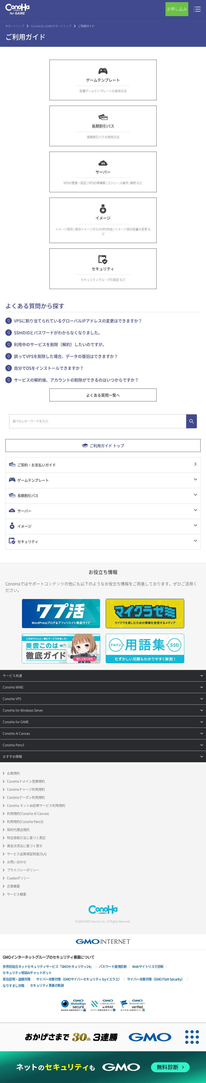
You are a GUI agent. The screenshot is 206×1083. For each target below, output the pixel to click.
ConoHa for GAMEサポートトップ (51, 26)
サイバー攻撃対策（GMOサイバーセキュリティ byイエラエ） (79, 979)
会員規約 (13, 773)
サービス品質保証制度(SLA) (27, 854)
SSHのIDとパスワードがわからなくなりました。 (58, 333)
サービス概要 (16, 894)
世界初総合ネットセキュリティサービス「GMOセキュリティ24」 (48, 966)
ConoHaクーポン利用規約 (26, 797)
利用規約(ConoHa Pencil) (25, 821)
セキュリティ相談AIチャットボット (27, 972)
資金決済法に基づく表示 (24, 845)
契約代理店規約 (18, 829)
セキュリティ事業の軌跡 (47, 985)
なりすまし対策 (13, 985)
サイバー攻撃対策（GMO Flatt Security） (156, 979)
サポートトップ (14, 26)
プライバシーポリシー (23, 870)
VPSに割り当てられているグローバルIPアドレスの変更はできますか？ (78, 321)
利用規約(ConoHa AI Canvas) (28, 813)
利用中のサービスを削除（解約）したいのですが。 (60, 344)
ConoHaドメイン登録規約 (26, 781)
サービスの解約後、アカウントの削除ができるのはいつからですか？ (76, 380)
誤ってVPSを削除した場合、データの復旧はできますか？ (66, 356)
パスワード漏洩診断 (113, 966)
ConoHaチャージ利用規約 (26, 789)
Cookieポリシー (18, 878)
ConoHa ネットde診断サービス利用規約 (36, 805)
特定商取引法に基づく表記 (26, 837)
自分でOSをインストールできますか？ (49, 368)
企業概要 (13, 886)
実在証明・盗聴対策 (17, 979)
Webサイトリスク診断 (148, 966)
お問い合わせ (16, 862)
